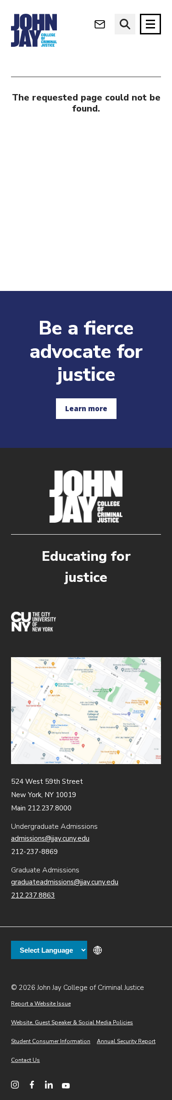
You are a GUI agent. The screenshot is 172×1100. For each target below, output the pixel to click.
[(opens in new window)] (33, 629)
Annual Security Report (126, 1041)
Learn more (86, 408)
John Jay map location (86, 710)
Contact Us (25, 1060)
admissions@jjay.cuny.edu (50, 838)
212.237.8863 (33, 895)
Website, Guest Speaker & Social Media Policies (72, 1022)
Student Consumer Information (50, 1041)
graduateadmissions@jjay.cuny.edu (64, 882)
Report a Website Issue (41, 1003)
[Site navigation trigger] (150, 24)
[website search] (125, 24)
